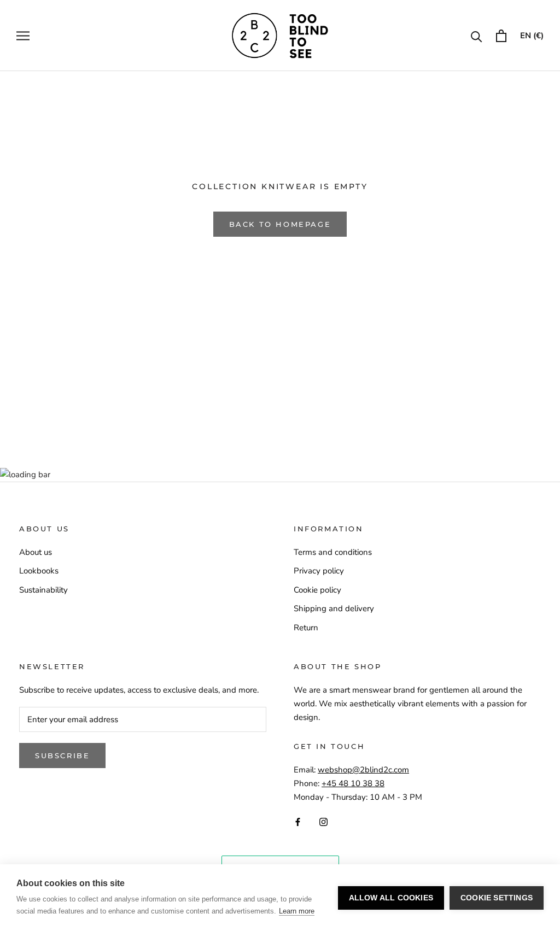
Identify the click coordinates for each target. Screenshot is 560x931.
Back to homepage (280, 224)
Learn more (296, 911)
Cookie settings (496, 898)
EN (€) (532, 36)
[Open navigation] (23, 35)
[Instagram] (323, 821)
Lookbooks (39, 570)
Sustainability (43, 589)
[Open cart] (501, 36)
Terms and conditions (333, 552)
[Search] (476, 36)
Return (306, 627)
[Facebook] (298, 821)
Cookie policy (317, 589)
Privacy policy (319, 570)
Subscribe (62, 755)
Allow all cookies (391, 898)
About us (35, 552)
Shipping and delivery (334, 608)
